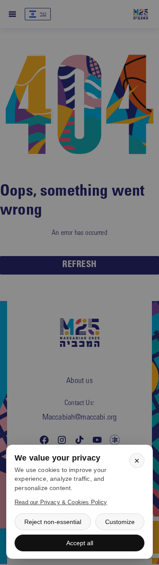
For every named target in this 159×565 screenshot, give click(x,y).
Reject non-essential (52, 521)
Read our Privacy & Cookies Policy (61, 502)
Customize (120, 521)
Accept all (79, 542)
